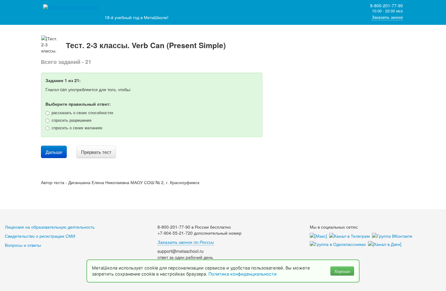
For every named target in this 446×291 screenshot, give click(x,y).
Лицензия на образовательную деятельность (50, 227)
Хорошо (342, 271)
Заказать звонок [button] (387, 17)
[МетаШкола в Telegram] (350, 236)
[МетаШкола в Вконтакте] (393, 236)
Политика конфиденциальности (243, 273)
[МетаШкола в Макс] (319, 236)
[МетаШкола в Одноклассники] (339, 244)
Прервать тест (96, 152)
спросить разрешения (71, 120)
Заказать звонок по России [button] (185, 242)
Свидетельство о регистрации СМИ (40, 236)
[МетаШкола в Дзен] (386, 244)
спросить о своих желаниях (77, 128)
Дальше (54, 152)
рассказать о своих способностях (82, 112)
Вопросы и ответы (23, 245)
